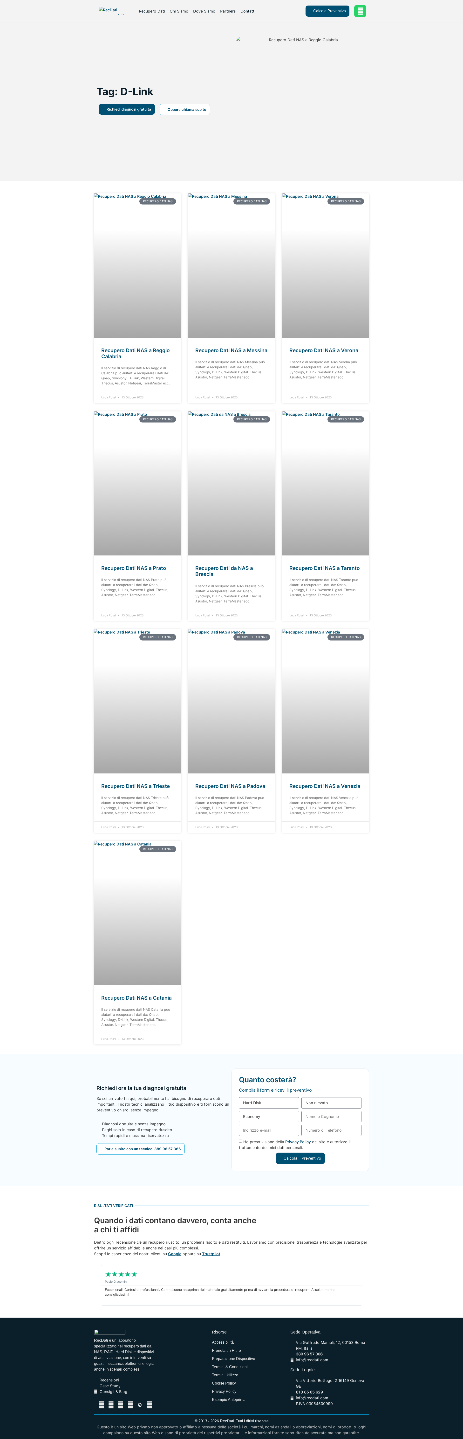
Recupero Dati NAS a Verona (323, 350)
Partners (228, 11)
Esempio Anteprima (228, 1400)
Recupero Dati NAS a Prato (133, 568)
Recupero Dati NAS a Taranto (324, 568)
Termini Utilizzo (225, 1375)
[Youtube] (130, 1405)
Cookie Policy (224, 1383)
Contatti (247, 11)
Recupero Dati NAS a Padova (230, 786)
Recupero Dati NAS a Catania (136, 998)
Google (174, 1253)
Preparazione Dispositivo (233, 1359)
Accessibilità (223, 1342)
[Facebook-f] (101, 1405)
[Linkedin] (120, 1405)
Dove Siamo (204, 11)
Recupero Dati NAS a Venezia (324, 786)
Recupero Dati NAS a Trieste (135, 786)
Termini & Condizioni (230, 1367)
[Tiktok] (140, 1405)
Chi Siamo (179, 11)
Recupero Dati (152, 11)
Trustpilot (211, 1253)
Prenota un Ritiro (226, 1350)
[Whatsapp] (360, 11)
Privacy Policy (298, 1141)
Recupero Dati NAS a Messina (231, 350)
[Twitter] (111, 1405)
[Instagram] (149, 1405)
